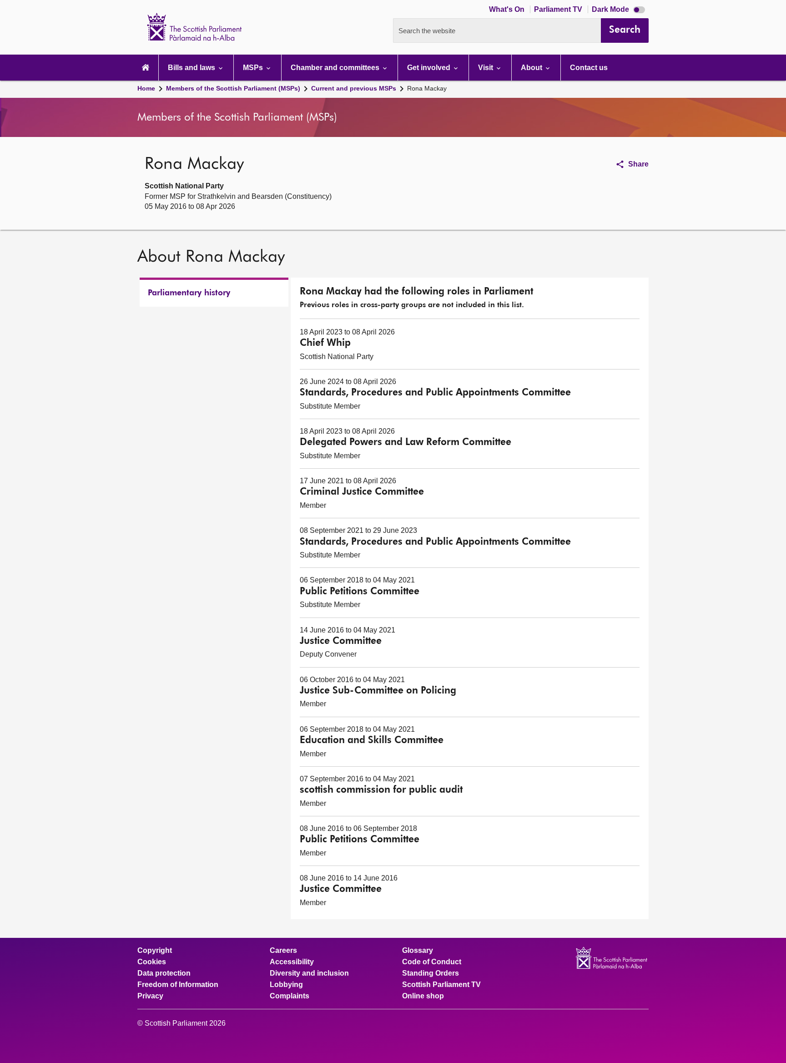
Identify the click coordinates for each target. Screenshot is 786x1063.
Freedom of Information (177, 984)
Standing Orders (430, 973)
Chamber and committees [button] (336, 67)
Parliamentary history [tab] (189, 293)
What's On (507, 9)
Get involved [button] (429, 67)
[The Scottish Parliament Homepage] (145, 68)
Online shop (423, 996)
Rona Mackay (427, 88)
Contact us (589, 67)
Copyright (154, 950)
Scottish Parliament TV (441, 984)
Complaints (289, 996)
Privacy (150, 996)
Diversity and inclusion (309, 973)
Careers (283, 950)
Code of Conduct (431, 962)
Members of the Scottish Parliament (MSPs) (233, 88)
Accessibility (292, 962)
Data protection (164, 973)
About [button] (532, 67)
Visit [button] (486, 67)
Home (146, 88)
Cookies (151, 962)
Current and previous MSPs (353, 88)
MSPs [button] (254, 67)
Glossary (417, 950)
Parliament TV (559, 9)
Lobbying (286, 984)
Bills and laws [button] (192, 67)
